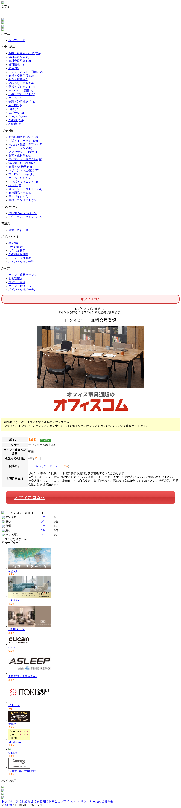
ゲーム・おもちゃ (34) (22, 177)
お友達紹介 (15, 278)
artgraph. (13, 571)
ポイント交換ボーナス (22, 289)
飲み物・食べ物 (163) (21, 163)
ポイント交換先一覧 (21, 261)
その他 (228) (16, 120)
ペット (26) (15, 185)
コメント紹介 (16, 282)
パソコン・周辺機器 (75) (23, 170)
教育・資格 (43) (18, 79)
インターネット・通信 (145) (25, 71)
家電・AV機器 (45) (20, 166)
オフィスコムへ (29, 497)
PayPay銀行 (15, 246)
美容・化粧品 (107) (20, 155)
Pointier (8, 804)
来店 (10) (13, 68)
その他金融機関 (18, 254)
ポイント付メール (19, 285)
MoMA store (15, 742)
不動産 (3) (14, 123)
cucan (11, 647)
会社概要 (107, 801)
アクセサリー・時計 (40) (23, 151)
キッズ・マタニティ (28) (23, 181)
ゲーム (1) (14, 97)
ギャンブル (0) (17, 116)
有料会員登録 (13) (19, 60)
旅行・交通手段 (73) (21, 75)
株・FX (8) (15, 105)
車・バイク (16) (18, 196)
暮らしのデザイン (46, 466)
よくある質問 (39, 801)
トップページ (16, 40)
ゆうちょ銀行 (16, 250)
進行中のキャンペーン (22, 213)
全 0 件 (37, 512)
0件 (43, 517)
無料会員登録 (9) (18, 57)
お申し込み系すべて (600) (24, 53)
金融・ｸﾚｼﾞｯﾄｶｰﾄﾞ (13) (22, 101)
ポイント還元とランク (22, 274)
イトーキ (14, 705)
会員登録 (24, 801)
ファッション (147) (20, 148)
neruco (12, 723)
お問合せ (54, 801)
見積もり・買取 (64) (21, 83)
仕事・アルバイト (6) (21, 94)
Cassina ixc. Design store (22, 770)
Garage (12, 752)
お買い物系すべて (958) (23, 136)
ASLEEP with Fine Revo (22, 676)
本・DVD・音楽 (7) (20, 90)
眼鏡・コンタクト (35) (22, 200)
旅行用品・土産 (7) (20, 192)
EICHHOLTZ (16, 629)
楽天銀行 (14, 243)
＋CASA (13, 600)
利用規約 (95, 801)
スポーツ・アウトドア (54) (25, 189)
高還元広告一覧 (18, 230)
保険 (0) (13, 109)
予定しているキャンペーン (25, 216)
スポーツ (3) (16, 112)
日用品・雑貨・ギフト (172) (25, 144)
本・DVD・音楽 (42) (21, 174)
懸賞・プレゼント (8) (21, 86)
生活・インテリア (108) (23, 140)
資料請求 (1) (16, 64)
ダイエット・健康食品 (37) (25, 159)
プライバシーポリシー (75, 801)
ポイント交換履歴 (19, 257)
